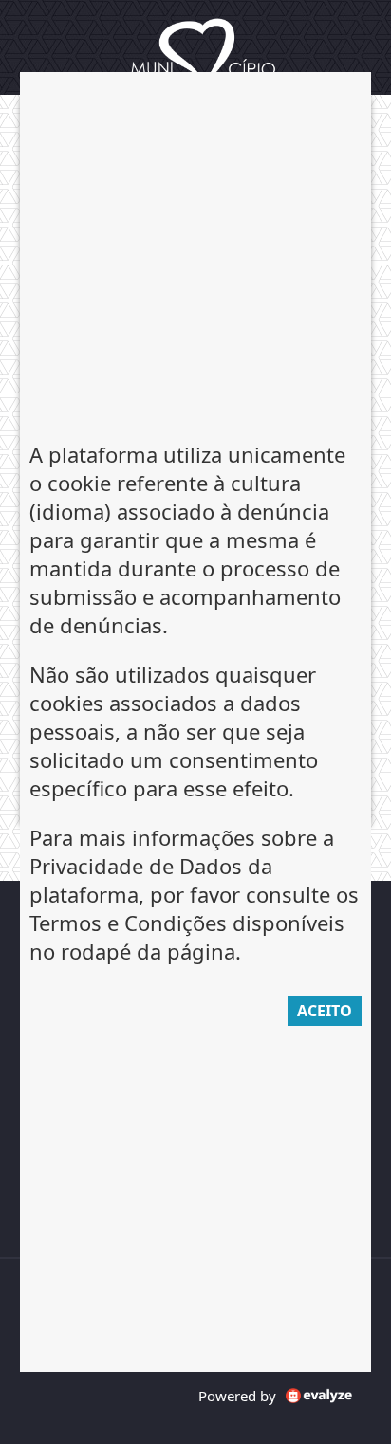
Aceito (324, 1010)
